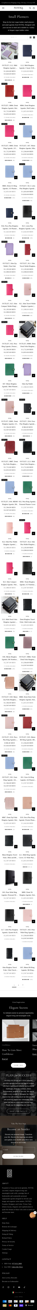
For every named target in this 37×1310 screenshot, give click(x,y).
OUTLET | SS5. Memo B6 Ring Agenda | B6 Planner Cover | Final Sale (27, 738)
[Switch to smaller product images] (34, 37)
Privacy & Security (8, 1242)
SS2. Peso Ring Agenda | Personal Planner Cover (27, 503)
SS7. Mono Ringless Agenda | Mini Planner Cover (9, 385)
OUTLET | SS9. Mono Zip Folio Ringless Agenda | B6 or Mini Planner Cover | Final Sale (9, 698)
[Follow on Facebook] (3, 1287)
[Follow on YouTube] (19, 1287)
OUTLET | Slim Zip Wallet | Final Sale (10, 265)
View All (18, 1065)
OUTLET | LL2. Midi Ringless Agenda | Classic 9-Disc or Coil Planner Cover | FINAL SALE (10, 67)
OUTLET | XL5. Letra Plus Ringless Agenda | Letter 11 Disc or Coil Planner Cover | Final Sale (27, 187)
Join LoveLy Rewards (9, 1278)
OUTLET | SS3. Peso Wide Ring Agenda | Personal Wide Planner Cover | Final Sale (27, 931)
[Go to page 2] (23, 985)
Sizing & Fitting (7, 1234)
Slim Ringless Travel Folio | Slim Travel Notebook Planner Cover (9, 969)
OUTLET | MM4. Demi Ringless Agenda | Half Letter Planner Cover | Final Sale (9, 107)
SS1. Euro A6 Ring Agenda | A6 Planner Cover (27, 778)
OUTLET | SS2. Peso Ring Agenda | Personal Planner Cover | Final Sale (10, 345)
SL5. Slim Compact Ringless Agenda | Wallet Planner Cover (9, 583)
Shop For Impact (18, 1111)
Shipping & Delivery (9, 1230)
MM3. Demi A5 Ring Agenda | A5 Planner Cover (9, 187)
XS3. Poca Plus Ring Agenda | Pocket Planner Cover (27, 819)
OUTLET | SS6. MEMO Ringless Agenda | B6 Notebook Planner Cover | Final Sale (9, 503)
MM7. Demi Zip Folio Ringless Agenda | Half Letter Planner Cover (9, 819)
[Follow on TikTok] (24, 1287)
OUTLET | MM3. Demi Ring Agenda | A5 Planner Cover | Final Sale (9, 147)
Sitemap (5, 1253)
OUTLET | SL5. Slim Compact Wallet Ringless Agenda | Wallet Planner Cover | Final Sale (9, 305)
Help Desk (5, 1223)
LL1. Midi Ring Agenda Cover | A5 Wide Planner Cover (27, 856)
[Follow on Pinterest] (14, 1287)
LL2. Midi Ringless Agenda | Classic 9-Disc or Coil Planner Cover (27, 67)
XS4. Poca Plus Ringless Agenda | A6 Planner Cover (9, 227)
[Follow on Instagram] (8, 1287)
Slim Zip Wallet (27, 384)
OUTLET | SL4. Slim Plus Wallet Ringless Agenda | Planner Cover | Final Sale (27, 543)
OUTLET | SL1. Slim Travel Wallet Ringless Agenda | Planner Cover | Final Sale (27, 265)
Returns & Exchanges (9, 1227)
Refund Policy (7, 1238)
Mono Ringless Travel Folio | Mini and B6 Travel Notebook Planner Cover (9, 856)
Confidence (6, 1045)
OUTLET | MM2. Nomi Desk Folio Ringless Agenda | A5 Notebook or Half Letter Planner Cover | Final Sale (27, 658)
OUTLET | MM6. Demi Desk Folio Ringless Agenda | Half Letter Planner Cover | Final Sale (27, 345)
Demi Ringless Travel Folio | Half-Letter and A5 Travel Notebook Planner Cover (27, 621)
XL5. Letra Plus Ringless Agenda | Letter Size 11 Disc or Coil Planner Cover (27, 227)
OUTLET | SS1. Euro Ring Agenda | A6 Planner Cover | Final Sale (9, 778)
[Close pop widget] (35, 1212)
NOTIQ (9, 62)
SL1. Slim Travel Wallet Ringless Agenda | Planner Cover (27, 305)
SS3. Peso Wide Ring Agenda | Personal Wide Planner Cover (9, 893)
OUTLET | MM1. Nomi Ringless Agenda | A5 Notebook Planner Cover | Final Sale (9, 422)
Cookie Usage (7, 1249)
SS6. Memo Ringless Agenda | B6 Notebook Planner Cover (9, 658)
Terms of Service (8, 1245)
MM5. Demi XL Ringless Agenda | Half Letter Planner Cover (27, 893)
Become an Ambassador (10, 1281)
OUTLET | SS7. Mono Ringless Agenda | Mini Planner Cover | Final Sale (27, 147)
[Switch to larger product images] (30, 37)
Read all (5, 1059)
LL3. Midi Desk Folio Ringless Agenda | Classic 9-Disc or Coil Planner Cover (9, 621)
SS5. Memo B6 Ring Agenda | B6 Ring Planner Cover (27, 969)
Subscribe (18, 1156)
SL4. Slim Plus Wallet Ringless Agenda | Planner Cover (9, 543)
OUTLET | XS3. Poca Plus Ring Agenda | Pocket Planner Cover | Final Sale (9, 738)
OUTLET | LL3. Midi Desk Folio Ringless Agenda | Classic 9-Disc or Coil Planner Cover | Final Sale (27, 463)
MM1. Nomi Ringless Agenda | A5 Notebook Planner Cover (27, 583)
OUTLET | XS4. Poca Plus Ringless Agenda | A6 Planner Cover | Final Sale (27, 422)
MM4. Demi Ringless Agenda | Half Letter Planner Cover (27, 107)
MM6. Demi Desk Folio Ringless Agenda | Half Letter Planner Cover (27, 698)
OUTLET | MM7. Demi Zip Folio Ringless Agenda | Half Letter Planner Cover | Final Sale (9, 463)
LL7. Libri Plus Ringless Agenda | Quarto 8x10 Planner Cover (9, 931)
